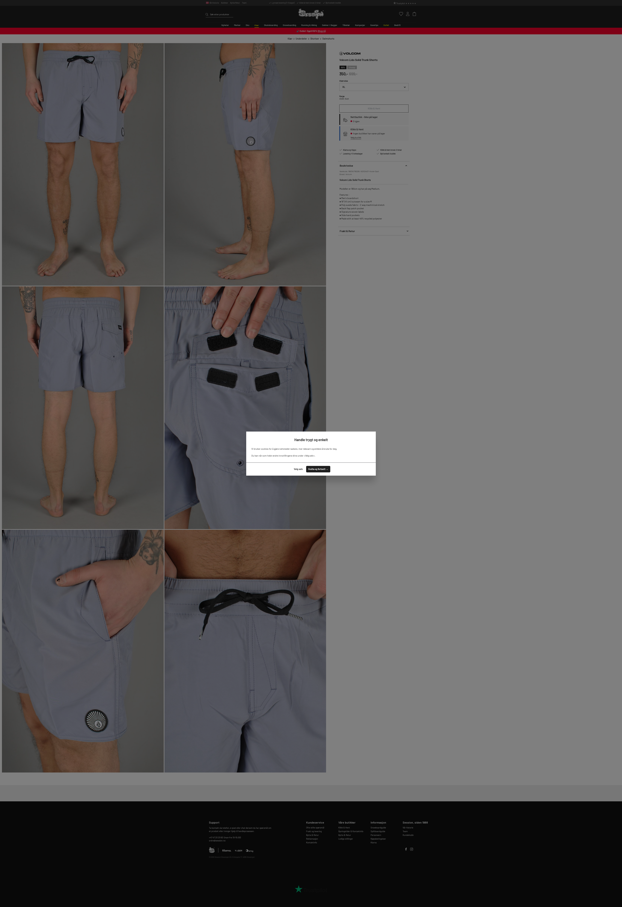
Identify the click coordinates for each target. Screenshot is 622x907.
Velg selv (298, 469)
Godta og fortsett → (318, 469)
